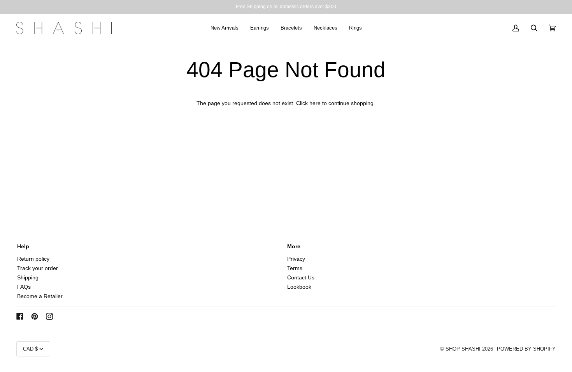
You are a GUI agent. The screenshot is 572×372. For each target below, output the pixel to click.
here (315, 103)
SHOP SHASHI (463, 349)
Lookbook (299, 287)
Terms (294, 268)
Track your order (37, 268)
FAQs (24, 287)
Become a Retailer (40, 296)
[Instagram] (49, 316)
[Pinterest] (34, 316)
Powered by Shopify (526, 349)
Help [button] (23, 246)
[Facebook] (19, 316)
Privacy (296, 259)
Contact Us (300, 278)
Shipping (28, 278)
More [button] (293, 246)
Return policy (33, 259)
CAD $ (30, 349)
